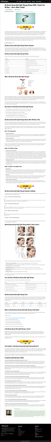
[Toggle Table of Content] (13, 42)
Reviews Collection (18, 9)
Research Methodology (21, 431)
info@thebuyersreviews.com (39, 436)
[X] (9, 433)
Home (17, 1)
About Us (20, 1)
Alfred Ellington (11, 11)
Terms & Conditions (38, 1)
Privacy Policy (29, 1)
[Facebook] (3, 433)
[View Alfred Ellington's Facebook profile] (13, 410)
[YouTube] (3, 435)
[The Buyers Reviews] (4, 426)
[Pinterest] (12, 433)
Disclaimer (33, 1)
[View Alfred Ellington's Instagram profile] (13, 412)
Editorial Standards (9, 9)
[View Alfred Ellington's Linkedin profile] (13, 414)
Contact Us (24, 1)
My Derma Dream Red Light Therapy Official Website (16, 317)
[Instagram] (7, 433)
